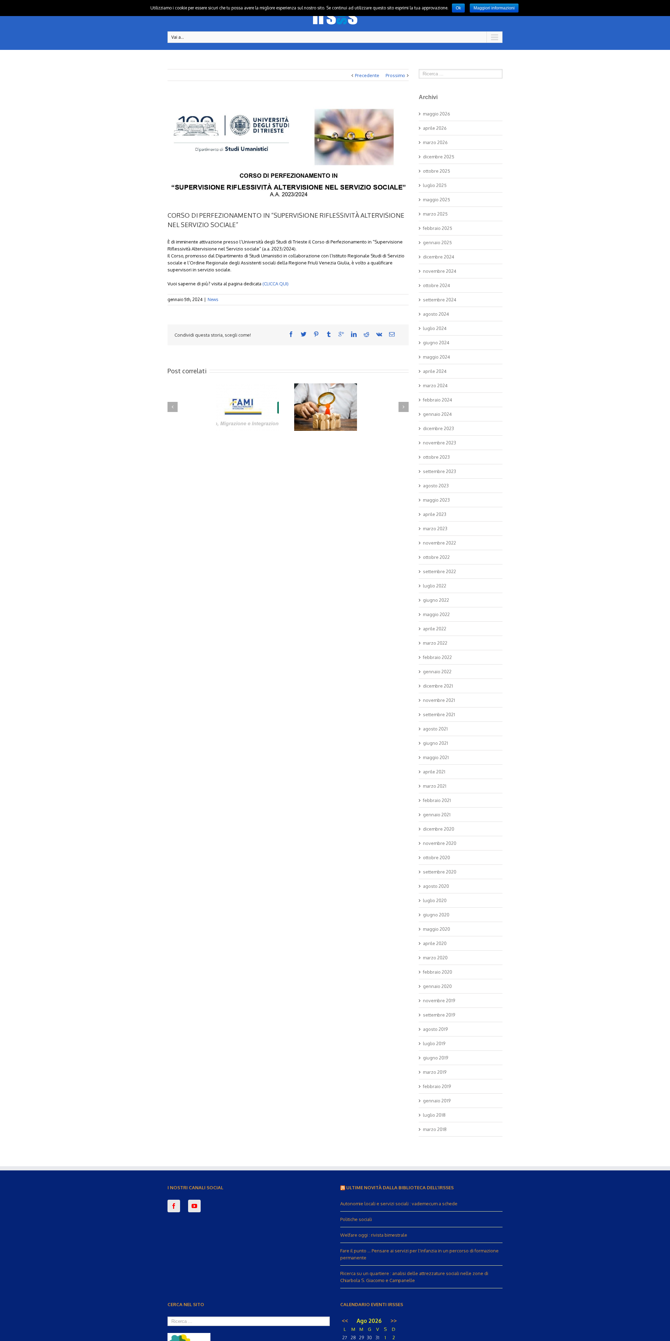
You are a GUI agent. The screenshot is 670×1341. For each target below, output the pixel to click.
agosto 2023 (436, 485)
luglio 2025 (435, 185)
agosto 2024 (436, 314)
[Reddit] (366, 334)
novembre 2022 (439, 543)
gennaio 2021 (437, 814)
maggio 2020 (436, 929)
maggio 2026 (436, 114)
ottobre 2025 (436, 171)
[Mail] (392, 334)
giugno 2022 (436, 600)
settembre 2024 (439, 299)
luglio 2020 (435, 900)
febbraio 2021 (437, 800)
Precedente (367, 75)
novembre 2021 (439, 700)
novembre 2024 (439, 271)
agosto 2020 (436, 886)
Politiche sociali (356, 1219)
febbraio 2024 (437, 400)
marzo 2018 (435, 1129)
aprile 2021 (434, 771)
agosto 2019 (435, 1029)
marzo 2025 (435, 214)
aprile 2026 (435, 128)
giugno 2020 (436, 914)
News (213, 299)
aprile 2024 (435, 371)
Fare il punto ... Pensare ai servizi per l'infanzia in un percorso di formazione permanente (419, 1254)
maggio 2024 (436, 357)
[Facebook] (291, 334)
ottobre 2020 (436, 857)
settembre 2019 (439, 1015)
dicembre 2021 (438, 686)
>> (393, 1320)
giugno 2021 (435, 743)
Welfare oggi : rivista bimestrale (373, 1235)
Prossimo (395, 75)
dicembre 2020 (438, 829)
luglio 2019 (434, 1043)
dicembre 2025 (438, 156)
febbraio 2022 (437, 657)
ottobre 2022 (436, 557)
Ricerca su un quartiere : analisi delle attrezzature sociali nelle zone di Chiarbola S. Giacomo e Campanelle (414, 1277)
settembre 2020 (439, 872)
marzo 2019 (434, 1072)
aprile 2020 (435, 943)
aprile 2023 (434, 514)
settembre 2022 (439, 571)
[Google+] (341, 334)
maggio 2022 (436, 614)
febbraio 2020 (437, 972)
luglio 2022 (434, 586)
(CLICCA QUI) (275, 283)
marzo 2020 (435, 957)
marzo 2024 (435, 385)
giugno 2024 (436, 342)
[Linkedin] (354, 334)
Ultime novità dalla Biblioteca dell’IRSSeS (400, 1187)
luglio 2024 (435, 328)
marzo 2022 (435, 643)
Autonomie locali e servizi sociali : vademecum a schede (398, 1203)
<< (345, 1320)
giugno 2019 (435, 1058)
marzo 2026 (435, 142)
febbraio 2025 (437, 228)
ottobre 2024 (436, 285)
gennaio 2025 (437, 242)
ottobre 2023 (436, 457)
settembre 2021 (439, 714)
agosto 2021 (435, 729)
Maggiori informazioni (494, 8)
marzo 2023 (435, 528)
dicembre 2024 (438, 257)
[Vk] (379, 334)
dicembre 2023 (438, 428)
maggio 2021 (436, 757)
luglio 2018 (434, 1115)
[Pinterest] (316, 334)
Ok (458, 8)
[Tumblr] (329, 334)
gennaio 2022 (437, 671)
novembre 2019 (439, 1000)
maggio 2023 (436, 500)
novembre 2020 (439, 843)
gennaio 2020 (437, 986)
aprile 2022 (434, 628)
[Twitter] (303, 334)
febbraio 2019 (437, 1086)
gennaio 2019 (437, 1100)
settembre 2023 (439, 471)
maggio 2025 (436, 199)
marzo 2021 (434, 786)
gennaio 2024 (437, 414)
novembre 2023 (439, 442)
